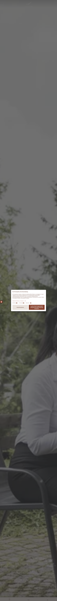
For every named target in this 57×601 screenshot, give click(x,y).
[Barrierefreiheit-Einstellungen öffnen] (1, 302)
